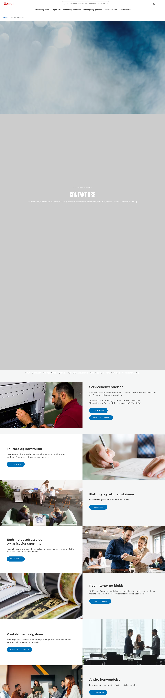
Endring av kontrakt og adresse (54, 373)
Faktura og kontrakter (33, 373)
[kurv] (159, 4)
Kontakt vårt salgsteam (114, 373)
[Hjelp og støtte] (118, 10)
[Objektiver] (61, 10)
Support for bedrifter (82, 188)
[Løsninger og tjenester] (103, 10)
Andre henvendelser (132, 373)
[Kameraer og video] (50, 10)
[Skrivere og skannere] (81, 10)
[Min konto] (154, 4)
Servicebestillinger (97, 373)
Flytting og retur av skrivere (78, 373)
